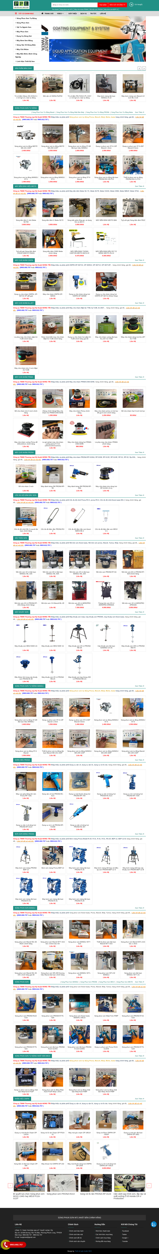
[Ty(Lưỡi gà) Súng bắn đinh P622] (133, 207)
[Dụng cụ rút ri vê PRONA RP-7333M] (52, 812)
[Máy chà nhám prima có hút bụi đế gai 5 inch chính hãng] (106, 398)
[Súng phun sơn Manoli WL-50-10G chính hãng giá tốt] (26, 960)
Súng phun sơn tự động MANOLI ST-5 (26, 178)
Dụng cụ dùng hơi (24, 36)
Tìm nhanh (55, 9)
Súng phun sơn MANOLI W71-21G (79, 974)
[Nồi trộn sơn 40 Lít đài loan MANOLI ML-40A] (52, 559)
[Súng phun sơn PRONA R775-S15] (26, 1034)
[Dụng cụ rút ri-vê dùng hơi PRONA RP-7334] (133, 781)
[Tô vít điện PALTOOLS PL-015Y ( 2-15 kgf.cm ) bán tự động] (79, 83)
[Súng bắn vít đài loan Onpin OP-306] (26, 1151)
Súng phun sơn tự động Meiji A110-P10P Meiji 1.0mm (52, 1091)
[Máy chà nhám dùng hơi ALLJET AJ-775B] (133, 324)
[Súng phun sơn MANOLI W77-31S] (79, 929)
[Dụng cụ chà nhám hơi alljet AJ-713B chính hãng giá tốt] (79, 324)
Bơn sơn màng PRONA (24, 834)
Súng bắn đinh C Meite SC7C (53, 220)
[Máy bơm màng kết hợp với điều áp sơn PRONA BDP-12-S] (106, 855)
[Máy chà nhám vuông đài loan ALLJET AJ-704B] (106, 324)
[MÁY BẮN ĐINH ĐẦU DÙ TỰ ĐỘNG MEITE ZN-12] (106, 239)
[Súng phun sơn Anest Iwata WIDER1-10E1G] (79, 1003)
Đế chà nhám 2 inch (26, 486)
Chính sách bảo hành (76, 1231)
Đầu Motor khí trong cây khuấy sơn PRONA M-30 (26, 678)
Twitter (124, 1234)
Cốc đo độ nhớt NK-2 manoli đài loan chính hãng (26, 530)
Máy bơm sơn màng (25, 40)
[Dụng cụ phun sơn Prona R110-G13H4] (106, 1034)
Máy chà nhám (23, 49)
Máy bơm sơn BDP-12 (111, 9)
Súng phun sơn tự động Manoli (43, 112)
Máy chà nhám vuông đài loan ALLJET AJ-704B (106, 338)
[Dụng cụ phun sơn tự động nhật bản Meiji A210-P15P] (26, 1077)
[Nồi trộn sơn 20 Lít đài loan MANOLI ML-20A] (79, 559)
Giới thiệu (72, 13)
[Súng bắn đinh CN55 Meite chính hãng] (52, 239)
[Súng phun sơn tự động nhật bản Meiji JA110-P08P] (106, 1077)
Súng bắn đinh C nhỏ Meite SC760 (26, 221)
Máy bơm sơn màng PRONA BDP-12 (26, 869)
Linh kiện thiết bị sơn (26, 61)
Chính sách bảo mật (76, 1234)
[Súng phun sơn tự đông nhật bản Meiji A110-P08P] (79, 1077)
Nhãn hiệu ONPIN (22, 1099)
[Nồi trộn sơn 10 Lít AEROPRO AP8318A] (133, 590)
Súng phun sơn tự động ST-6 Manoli (79, 178)
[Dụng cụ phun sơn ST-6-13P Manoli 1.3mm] (106, 133)
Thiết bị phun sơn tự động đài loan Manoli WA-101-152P (53, 752)
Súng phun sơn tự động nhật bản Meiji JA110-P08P (106, 1091)
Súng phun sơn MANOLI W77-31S (79, 943)
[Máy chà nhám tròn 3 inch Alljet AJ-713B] (26, 355)
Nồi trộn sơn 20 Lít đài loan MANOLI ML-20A (79, 573)
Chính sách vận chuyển (77, 1241)
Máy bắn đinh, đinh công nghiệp (26, 55)
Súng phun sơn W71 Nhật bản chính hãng (79, 1218)
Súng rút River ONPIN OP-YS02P (106, 1133)
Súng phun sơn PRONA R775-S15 (26, 1048)
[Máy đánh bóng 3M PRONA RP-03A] (79, 474)
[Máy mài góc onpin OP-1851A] (79, 1120)
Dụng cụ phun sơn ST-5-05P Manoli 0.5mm (133, 147)
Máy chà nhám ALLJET (24, 303)
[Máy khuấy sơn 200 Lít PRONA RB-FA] (133, 633)
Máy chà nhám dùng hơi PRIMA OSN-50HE (79, 443)
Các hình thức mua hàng (104, 1234)
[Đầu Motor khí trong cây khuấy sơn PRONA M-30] (26, 664)
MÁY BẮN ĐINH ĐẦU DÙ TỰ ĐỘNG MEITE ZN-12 (106, 252)
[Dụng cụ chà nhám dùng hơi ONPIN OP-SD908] (79, 281)
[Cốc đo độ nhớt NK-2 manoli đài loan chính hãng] (26, 516)
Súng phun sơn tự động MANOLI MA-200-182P (106, 752)
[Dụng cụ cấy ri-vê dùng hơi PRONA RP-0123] (26, 812)
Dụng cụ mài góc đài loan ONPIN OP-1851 (133, 1133)
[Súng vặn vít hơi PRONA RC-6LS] (52, 781)
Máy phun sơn (22, 32)
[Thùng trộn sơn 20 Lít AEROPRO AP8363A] (106, 590)
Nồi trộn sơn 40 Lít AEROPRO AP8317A (79, 604)
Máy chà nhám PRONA (24, 452)
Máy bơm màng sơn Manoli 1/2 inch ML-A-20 (133, 97)
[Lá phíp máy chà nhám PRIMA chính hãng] (106, 429)
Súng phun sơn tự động (27, 18)
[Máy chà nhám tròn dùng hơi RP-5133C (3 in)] (106, 474)
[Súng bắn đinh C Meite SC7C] (52, 207)
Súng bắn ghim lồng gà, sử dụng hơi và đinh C (80, 221)
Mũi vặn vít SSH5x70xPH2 (52, 96)
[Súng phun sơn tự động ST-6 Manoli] (79, 165)
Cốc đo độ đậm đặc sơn (25, 495)
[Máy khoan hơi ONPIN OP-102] (52, 1151)
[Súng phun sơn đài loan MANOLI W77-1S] (133, 960)
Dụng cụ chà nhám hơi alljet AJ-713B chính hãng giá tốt (79, 338)
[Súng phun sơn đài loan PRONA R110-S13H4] (52, 1034)
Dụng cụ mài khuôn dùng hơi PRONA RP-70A (79, 795)
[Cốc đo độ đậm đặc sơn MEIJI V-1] (106, 516)
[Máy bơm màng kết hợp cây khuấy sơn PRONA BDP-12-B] (133, 855)
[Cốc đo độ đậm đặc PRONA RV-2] (52, 516)
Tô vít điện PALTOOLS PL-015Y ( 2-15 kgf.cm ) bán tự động (79, 97)
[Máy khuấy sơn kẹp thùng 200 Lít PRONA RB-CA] (79, 664)
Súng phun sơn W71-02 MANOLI (106, 974)
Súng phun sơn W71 (66, 9)
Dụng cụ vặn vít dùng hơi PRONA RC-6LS (106, 795)
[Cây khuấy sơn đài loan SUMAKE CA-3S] (106, 633)
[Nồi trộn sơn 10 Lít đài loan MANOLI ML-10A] (26, 559)
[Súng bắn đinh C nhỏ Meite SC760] (26, 207)
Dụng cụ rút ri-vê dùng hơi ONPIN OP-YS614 (106, 1164)
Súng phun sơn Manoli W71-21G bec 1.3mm (133, 943)
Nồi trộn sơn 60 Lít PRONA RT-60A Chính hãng (133, 573)
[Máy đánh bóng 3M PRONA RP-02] (52, 474)
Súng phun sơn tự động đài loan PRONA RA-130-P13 (106, 178)
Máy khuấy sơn (21, 612)
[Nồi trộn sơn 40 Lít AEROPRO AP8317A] (79, 590)
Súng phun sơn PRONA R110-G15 (26, 1017)
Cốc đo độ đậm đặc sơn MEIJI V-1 (106, 530)
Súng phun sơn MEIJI (107, 982)
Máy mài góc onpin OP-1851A (79, 1133)
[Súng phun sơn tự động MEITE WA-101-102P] (26, 133)
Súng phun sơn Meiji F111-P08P (106, 1016)
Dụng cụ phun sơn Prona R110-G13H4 (106, 1048)
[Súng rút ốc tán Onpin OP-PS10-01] (52, 1120)
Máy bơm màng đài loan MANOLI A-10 (106, 97)
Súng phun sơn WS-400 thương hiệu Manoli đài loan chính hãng (52, 974)
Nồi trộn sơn (21, 538)
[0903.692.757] (154, 1224)
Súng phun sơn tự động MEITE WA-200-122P (52, 147)
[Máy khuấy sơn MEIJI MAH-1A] (26, 633)
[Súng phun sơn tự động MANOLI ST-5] (26, 165)
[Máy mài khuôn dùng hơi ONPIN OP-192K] (79, 1151)
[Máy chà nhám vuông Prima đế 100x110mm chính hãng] (26, 429)
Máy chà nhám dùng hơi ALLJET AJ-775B (133, 338)
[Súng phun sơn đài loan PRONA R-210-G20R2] (79, 1034)
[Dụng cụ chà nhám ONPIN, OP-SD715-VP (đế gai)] (26, 281)
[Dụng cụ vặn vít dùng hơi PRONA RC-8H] (79, 812)
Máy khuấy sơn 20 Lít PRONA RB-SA (79, 647)
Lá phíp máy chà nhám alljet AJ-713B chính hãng (26, 338)
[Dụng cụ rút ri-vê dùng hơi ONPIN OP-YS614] (106, 1151)
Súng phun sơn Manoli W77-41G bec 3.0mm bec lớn (53, 943)
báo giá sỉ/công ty (117, 5)
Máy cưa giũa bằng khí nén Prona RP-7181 (26, 795)
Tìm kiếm (103, 5)
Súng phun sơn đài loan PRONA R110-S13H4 (53, 1048)
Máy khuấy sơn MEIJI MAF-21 (53, 646)
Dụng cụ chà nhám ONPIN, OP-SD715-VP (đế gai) (26, 295)
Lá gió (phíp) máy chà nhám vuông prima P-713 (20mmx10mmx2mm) (52, 444)
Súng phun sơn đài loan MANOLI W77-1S (133, 974)
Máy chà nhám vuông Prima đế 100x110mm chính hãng (25, 443)
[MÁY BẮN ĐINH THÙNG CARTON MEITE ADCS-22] (79, 239)
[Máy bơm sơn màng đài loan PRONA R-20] (79, 886)
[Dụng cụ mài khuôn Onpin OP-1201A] (26, 1120)
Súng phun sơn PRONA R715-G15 (133, 1017)
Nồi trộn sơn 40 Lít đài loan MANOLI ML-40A (53, 573)
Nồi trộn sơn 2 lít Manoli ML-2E (52, 603)
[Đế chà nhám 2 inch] (26, 474)
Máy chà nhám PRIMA (81, 9)
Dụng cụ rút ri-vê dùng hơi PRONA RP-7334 (133, 795)
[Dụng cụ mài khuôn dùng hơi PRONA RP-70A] (79, 781)
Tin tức (93, 13)
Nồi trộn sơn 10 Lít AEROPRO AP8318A (133, 604)
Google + (125, 1238)
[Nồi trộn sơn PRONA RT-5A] (106, 559)
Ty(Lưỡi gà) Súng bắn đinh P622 (133, 220)
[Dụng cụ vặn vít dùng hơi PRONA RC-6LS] (106, 781)
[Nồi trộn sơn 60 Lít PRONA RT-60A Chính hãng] (133, 559)
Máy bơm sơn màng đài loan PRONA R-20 (79, 900)
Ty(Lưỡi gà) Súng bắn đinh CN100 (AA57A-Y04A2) (26, 252)
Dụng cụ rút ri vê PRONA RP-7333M (53, 826)
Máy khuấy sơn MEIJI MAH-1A (26, 646)
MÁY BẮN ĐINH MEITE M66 (106, 220)
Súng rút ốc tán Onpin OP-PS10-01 (53, 1133)
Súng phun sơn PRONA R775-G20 (133, 1048)
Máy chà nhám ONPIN (24, 260)
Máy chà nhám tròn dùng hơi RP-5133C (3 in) (106, 487)
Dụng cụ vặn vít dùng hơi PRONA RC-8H (79, 826)
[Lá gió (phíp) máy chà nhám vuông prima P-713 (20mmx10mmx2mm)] (52, 429)
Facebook (125, 1231)
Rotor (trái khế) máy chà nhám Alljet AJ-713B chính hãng (52, 338)
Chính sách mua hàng (103, 1238)
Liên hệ (103, 13)
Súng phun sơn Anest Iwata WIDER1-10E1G (79, 1017)
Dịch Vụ (83, 13)
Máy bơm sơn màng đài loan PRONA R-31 (26, 900)
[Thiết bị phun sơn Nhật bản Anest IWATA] (93, 39)
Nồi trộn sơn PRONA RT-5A (106, 572)
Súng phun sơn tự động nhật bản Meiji (70, 112)
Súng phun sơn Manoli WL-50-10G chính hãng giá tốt (26, 974)
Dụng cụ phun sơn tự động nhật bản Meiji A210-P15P (26, 1091)
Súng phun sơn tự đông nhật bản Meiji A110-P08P (79, 1091)
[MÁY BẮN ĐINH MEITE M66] (106, 207)
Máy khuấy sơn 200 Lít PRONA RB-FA (133, 647)
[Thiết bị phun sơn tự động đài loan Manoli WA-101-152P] (52, 738)
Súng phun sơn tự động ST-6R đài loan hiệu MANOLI (79, 147)
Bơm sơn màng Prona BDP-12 (53, 868)
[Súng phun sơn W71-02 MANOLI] (106, 960)
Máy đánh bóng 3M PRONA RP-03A (79, 487)
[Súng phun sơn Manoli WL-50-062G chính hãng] (26, 929)
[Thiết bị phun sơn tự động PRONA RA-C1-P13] (133, 165)
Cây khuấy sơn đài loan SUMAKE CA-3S (106, 647)
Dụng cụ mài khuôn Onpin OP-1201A (26, 1133)
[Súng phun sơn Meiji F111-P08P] (106, 1003)
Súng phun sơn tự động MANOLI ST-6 (53, 178)
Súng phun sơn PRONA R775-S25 (53, 1017)
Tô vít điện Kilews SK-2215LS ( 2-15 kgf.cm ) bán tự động (26, 97)
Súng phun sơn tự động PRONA (97, 112)
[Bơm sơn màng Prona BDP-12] (52, 855)
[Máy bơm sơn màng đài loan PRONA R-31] (26, 886)
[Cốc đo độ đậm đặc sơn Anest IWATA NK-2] (79, 516)
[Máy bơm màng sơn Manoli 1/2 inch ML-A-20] (133, 83)
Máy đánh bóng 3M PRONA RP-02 (53, 487)
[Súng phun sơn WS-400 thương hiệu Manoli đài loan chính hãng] (52, 960)
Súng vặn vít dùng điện (26, 45)
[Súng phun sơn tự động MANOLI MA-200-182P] (106, 738)
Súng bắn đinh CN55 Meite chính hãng (53, 252)
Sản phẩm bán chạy (23, 68)
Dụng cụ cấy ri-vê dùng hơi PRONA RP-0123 (26, 826)
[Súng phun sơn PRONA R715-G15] (133, 1003)
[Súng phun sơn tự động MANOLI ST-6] (52, 165)
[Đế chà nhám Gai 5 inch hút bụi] (133, 398)
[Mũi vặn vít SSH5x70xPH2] (52, 83)
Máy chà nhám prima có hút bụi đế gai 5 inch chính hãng (106, 412)
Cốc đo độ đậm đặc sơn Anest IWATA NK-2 (79, 530)
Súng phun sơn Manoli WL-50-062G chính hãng (26, 943)
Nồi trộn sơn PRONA (96, 9)
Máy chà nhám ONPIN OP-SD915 (53, 295)
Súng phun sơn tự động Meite (122, 112)
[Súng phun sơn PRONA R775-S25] (52, 1003)
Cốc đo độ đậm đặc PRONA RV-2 (53, 530)
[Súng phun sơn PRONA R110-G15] (26, 1003)
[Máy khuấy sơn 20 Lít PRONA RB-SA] (79, 633)
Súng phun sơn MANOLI (25, 908)
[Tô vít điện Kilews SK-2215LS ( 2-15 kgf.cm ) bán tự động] (26, 83)
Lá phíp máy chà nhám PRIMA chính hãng (106, 443)
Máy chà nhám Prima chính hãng (79, 412)
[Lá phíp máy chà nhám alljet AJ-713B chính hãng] (26, 324)
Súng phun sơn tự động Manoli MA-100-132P (133, 752)
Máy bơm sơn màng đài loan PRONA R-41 (52, 900)
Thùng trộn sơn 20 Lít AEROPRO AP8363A (106, 604)
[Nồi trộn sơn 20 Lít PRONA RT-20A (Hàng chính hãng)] (26, 590)
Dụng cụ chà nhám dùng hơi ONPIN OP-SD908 (79, 295)
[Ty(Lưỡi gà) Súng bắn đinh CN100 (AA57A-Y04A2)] (26, 239)
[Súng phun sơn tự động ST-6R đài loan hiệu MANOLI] (79, 133)
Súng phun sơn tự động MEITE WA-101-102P (26, 147)
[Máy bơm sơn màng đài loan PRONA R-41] (52, 886)
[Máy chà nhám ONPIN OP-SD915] (52, 281)
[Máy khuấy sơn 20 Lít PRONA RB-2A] (52, 664)
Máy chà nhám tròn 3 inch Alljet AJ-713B (25, 369)
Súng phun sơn (23, 23)
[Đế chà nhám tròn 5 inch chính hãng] (26, 398)
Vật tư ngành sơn (24, 27)
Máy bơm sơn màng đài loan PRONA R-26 (79, 869)
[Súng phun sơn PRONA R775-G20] (133, 1034)
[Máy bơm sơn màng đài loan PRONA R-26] (79, 855)
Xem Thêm (138, 112)
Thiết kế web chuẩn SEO (83, 1251)
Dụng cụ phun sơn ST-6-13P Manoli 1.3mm (106, 147)
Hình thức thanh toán (103, 1231)
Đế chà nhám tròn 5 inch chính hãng (26, 412)
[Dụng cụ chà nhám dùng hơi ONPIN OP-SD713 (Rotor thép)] (106, 281)
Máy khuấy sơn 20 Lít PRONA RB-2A (53, 678)
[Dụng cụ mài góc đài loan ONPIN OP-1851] (133, 1120)
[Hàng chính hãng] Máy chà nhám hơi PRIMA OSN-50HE (52, 412)
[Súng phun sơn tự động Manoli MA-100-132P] (133, 738)
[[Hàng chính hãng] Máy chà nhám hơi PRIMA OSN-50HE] (52, 398)
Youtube (125, 1241)
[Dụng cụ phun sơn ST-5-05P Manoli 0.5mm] (133, 133)
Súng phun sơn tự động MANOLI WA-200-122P (79, 752)
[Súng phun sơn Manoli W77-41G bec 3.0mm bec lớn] (52, 929)
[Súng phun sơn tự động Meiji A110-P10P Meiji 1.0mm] (52, 1077)
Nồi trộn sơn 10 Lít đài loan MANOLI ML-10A (26, 573)
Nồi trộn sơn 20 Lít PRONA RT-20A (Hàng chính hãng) (26, 604)
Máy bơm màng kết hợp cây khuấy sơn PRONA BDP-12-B (133, 869)
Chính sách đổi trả (75, 1238)
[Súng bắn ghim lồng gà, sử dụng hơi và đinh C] (79, 207)
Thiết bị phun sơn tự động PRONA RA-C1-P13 (133, 178)
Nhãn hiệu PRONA (22, 760)
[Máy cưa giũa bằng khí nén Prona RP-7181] (26, 781)
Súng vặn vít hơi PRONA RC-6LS (52, 795)
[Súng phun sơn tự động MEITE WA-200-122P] (52, 133)
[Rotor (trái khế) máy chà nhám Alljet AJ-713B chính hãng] (52, 324)
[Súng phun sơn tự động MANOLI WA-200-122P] (79, 738)
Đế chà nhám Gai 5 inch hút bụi (133, 411)
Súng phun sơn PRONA (89, 982)
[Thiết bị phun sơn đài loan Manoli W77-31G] (106, 929)
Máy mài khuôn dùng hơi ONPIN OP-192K (79, 1164)
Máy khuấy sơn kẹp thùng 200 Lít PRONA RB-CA (79, 678)
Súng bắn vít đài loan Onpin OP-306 (26, 1164)
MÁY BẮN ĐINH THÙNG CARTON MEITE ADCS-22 (79, 252)
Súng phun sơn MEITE (125, 982)
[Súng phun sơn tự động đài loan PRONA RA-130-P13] (106, 165)
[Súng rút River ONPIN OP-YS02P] (106, 1120)
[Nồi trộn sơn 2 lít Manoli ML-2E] (52, 590)
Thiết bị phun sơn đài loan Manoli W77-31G (106, 943)
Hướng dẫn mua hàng (103, 1241)
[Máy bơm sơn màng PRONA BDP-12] (26, 855)
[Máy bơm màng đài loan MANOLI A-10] (106, 83)
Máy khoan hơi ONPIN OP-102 (52, 1164)
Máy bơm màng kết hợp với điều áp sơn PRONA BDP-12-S (106, 869)
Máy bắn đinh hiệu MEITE (25, 186)
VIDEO (59, 13)
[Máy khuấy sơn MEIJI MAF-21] (52, 633)
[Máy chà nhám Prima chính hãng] (79, 398)
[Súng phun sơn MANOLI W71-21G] (79, 960)
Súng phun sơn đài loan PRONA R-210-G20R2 (79, 1048)
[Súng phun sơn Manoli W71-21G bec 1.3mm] (133, 929)
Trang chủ (49, 13)
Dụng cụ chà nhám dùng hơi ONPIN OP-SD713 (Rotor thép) (106, 295)
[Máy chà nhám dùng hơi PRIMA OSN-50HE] (79, 429)
